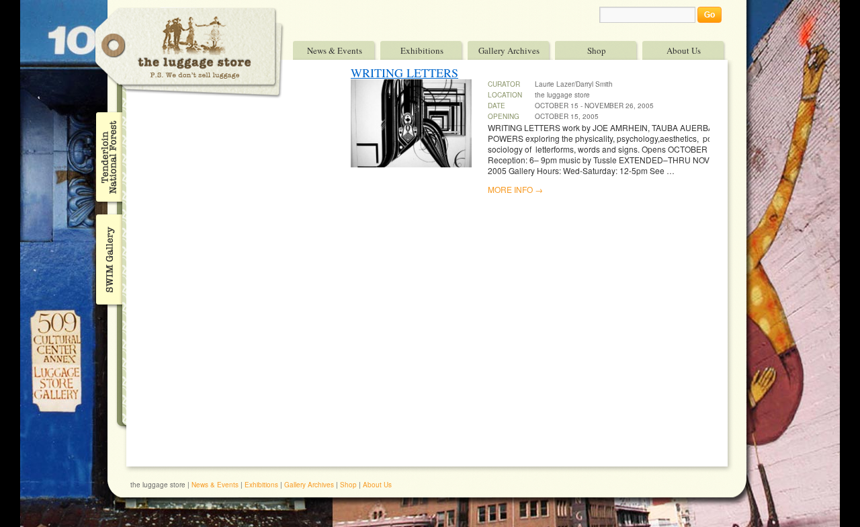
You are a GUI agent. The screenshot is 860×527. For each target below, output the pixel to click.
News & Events (334, 50)
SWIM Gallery (107, 257)
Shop (596, 50)
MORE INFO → (515, 189)
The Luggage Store (189, 53)
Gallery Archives (509, 50)
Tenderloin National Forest (107, 156)
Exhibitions (421, 50)
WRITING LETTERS (404, 73)
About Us (683, 50)
